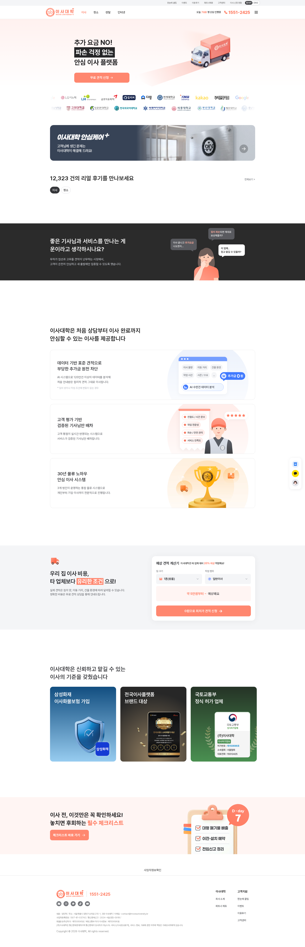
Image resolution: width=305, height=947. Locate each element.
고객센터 (221, 3)
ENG (256, 3)
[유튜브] (87, 903)
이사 (83, 12)
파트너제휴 (208, 3)
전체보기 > (249, 179)
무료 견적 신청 (99, 77)
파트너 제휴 (221, 906)
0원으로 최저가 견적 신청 (203, 611)
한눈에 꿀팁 (172, 3)
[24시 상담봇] (295, 482)
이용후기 (195, 3)
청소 (95, 12)
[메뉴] (256, 12)
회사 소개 (220, 898)
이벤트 (184, 3)
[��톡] (80, 903)
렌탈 (108, 12)
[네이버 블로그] (58, 903)
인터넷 (121, 12)
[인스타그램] (66, 903)
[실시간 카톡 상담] (295, 473)
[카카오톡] (73, 903)
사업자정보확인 (152, 870)
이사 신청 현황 (236, 3)
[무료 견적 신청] (295, 464)
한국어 (248, 3)
